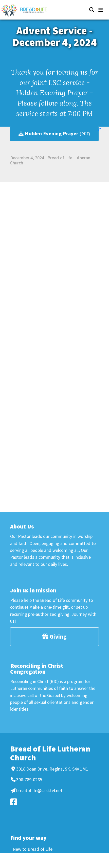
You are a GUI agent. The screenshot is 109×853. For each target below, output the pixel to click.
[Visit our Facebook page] (53, 802)
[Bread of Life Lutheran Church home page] (27, 10)
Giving (57, 637)
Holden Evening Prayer (57, 133)
